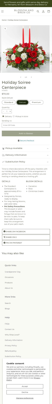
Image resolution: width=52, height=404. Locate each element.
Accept (25, 386)
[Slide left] (20, 77)
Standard (8, 102)
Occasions (9, 277)
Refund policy (10, 351)
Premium (36, 102)
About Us (9, 288)
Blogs (7, 309)
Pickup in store (21, 116)
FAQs (7, 324)
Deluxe (22, 102)
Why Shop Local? (12, 335)
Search (8, 303)
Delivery (8, 116)
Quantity (6, 107)
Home (4, 20)
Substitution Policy (13, 356)
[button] (38, 11)
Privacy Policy (11, 345)
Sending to (10, 121)
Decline (25, 392)
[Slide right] (31, 77)
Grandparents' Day (13, 272)
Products (9, 283)
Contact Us (9, 329)
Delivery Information (13, 340)
